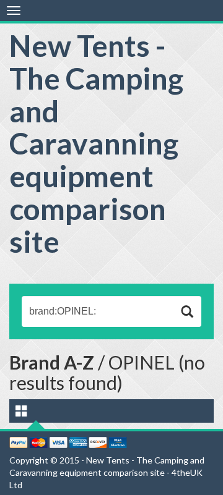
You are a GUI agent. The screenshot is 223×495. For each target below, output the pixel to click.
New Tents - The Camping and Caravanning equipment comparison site (96, 143)
